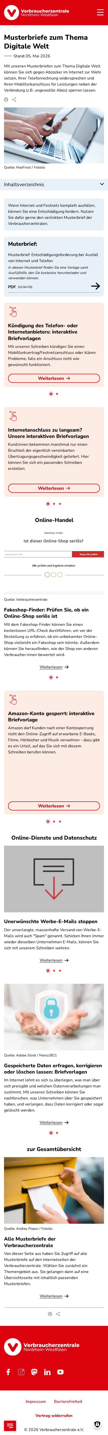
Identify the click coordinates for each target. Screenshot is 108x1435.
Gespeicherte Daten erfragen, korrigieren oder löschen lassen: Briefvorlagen (53, 1068)
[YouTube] (60, 1371)
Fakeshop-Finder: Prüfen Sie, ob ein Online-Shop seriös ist (46, 613)
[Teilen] (14, 100)
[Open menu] (10, 1426)
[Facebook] (8, 1371)
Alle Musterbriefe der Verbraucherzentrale (30, 1242)
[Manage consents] (97, 1424)
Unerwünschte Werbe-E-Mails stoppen (50, 921)
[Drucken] (6, 100)
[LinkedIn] (47, 1371)
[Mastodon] (34, 1371)
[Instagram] (21, 1371)
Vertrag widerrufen (54, 1415)
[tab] (51, 394)
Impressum (36, 1401)
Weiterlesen (51, 378)
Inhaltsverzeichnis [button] (24, 184)
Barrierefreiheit (68, 1401)
